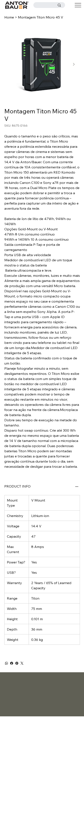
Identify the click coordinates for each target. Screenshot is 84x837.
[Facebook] (11, 663)
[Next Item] (73, 64)
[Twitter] (22, 663)
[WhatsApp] (6, 663)
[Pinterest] (17, 663)
